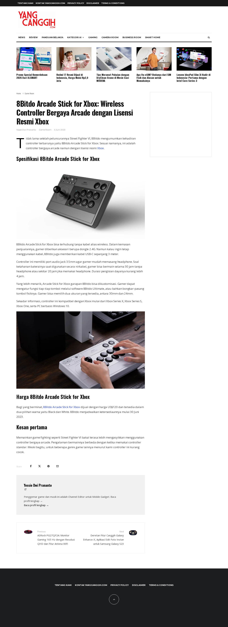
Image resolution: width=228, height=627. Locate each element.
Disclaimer (92, 3)
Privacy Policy (75, 3)
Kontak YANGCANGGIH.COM (50, 3)
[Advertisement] (180, 127)
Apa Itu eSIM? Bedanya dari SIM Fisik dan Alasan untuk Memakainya (154, 77)
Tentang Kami (25, 3)
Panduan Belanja (52, 37)
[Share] (31, 466)
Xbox (100, 148)
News (21, 37)
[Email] (57, 466)
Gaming (92, 37)
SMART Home (152, 37)
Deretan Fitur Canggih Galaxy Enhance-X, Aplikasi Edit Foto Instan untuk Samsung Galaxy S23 (103, 537)
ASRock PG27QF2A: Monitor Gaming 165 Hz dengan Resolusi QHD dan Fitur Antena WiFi (56, 537)
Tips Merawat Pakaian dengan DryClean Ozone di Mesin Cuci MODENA (112, 77)
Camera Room (110, 37)
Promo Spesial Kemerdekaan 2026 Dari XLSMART (31, 76)
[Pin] (48, 466)
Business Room (132, 37)
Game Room (45, 129)
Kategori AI (74, 37)
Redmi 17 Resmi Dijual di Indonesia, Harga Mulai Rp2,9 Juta (72, 77)
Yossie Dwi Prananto (26, 129)
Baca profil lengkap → (36, 505)
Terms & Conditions (113, 3)
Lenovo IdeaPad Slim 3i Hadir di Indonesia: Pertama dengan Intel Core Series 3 (193, 77)
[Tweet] (39, 466)
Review (33, 37)
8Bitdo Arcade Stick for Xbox (61, 407)
